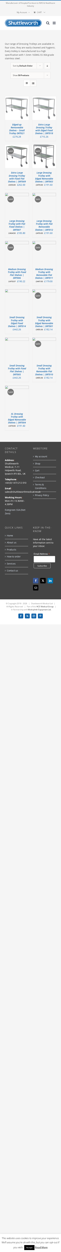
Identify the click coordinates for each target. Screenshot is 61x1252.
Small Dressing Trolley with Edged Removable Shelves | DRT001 (44, 322)
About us (11, 542)
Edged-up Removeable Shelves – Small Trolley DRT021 (17, 129)
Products (11, 549)
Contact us (12, 570)
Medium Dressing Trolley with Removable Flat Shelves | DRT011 (44, 274)
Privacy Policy (42, 495)
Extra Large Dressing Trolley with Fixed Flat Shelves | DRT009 (17, 177)
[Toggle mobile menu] (54, 23)
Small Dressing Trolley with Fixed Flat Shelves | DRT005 (17, 370)
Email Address (42, 553)
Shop (37, 463)
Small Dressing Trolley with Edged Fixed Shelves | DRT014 (17, 322)
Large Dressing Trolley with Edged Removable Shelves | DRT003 (44, 177)
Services (11, 563)
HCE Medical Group (45, 606)
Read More (41, 1247)
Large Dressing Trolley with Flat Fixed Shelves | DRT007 (16, 225)
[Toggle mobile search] (47, 23)
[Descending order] (47, 65)
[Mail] (36, 587)
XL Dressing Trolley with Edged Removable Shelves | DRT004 (17, 418)
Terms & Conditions (40, 486)
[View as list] (33, 83)
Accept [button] (29, 1247)
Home (10, 535)
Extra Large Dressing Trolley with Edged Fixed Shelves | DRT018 (44, 129)
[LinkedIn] (50, 580)
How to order (14, 556)
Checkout (40, 477)
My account (41, 456)
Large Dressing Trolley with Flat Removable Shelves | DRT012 (44, 225)
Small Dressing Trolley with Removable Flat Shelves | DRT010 (44, 370)
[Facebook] (36, 580)
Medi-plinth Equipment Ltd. (39, 609)
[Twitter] (43, 580)
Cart (37, 470)
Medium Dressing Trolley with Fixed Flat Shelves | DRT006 (17, 274)
